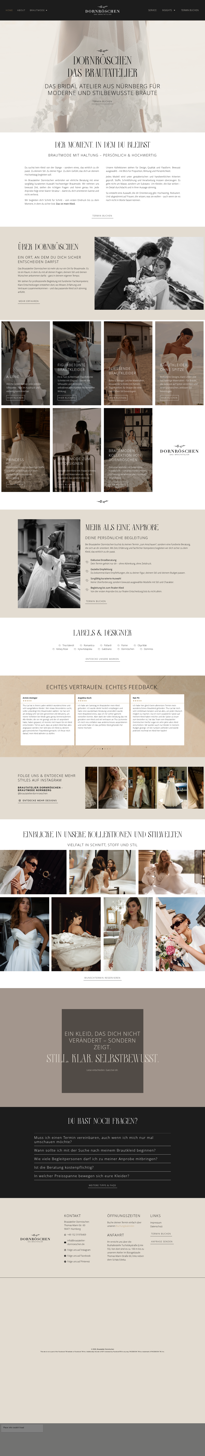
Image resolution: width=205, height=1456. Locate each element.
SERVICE (152, 10)
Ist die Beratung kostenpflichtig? (64, 1167)
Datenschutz (156, 1226)
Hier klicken (15, 397)
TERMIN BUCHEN (190, 10)
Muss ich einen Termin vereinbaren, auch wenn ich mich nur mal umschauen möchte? (94, 1139)
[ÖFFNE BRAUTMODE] (46, 10)
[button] (97, 748)
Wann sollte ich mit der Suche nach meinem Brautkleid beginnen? (95, 1150)
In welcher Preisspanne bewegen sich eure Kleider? (81, 1175)
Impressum (155, 1222)
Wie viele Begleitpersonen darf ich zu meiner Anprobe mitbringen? (96, 1158)
